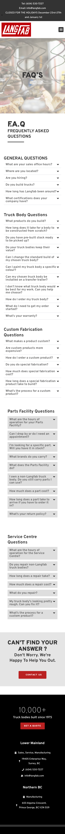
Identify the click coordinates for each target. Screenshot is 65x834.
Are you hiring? (16, 178)
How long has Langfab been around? (31, 192)
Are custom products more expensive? (24, 349)
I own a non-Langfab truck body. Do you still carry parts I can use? (30, 480)
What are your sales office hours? (29, 164)
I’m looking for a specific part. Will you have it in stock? (30, 446)
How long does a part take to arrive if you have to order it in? (29, 503)
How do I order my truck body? (27, 299)
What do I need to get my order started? (27, 307)
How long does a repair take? (29, 576)
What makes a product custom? (28, 341)
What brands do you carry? (28, 457)
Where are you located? (22, 171)
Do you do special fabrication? (27, 365)
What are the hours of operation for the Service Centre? (26, 553)
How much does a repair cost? (30, 585)
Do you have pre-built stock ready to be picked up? (29, 239)
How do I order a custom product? (29, 358)
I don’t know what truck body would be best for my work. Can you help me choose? (30, 290)
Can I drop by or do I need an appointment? (29, 435)
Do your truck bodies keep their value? (28, 249)
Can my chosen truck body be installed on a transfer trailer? (26, 278)
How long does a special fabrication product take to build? (31, 382)
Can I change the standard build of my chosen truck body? (30, 258)
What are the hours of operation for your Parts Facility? (26, 422)
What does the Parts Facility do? (29, 466)
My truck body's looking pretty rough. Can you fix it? (30, 602)
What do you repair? (23, 593)
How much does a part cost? (29, 491)
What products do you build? (26, 221)
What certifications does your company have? (26, 199)
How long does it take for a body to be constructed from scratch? (30, 229)
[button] (60, 29)
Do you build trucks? (20, 185)
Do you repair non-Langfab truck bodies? (28, 566)
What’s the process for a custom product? (28, 392)
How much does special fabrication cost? (30, 372)
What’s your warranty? (21, 316)
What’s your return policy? (27, 514)
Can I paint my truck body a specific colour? (31, 268)
